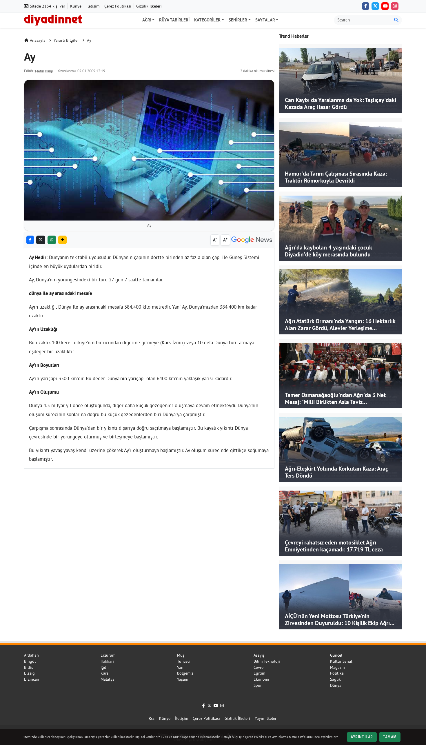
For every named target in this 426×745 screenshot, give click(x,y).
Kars (104, 673)
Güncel (336, 655)
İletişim (92, 6)
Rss (151, 718)
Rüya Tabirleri (174, 20)
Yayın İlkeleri (266, 718)
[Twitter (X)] (375, 6)
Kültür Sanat (341, 661)
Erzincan (31, 679)
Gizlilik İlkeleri (149, 6)
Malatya (107, 679)
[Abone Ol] (251, 240)
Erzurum (108, 655)
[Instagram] (394, 6)
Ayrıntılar (362, 737)
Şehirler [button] (238, 20)
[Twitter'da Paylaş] (40, 240)
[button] (62, 240)
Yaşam (182, 679)
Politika (337, 673)
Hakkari (107, 661)
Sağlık (335, 679)
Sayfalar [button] (265, 20)
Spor (258, 685)
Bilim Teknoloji (267, 661)
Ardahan (31, 655)
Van (180, 667)
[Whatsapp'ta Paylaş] (52, 240)
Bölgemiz (185, 673)
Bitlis (28, 667)
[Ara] (396, 20)
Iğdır (105, 667)
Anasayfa (37, 40)
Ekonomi (261, 679)
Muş (180, 655)
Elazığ (29, 673)
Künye (75, 6)
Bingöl (30, 661)
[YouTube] (385, 6)
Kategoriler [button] (207, 20)
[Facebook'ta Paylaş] (30, 240)
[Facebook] (365, 6)
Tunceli (183, 661)
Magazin (337, 667)
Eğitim (259, 673)
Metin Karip (44, 71)
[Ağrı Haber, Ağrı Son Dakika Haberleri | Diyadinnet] (53, 19)
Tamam (390, 737)
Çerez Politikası (117, 6)
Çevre (258, 667)
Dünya (335, 685)
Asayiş (259, 655)
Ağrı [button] (146, 20)
